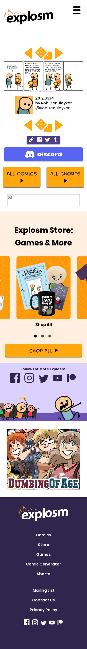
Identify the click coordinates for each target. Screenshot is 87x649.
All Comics (22, 173)
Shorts (43, 574)
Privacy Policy (43, 610)
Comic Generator (43, 564)
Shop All (41, 350)
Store (43, 545)
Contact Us (43, 600)
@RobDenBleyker (52, 108)
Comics (43, 535)
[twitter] (47, 140)
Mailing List (44, 590)
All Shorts (65, 173)
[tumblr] (55, 140)
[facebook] (39, 140)
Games (43, 554)
